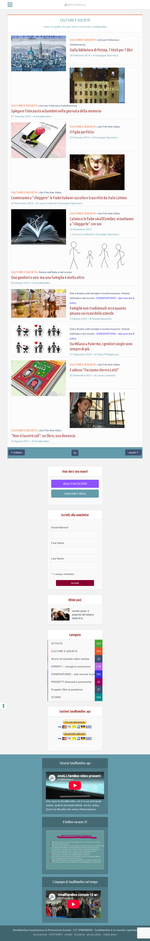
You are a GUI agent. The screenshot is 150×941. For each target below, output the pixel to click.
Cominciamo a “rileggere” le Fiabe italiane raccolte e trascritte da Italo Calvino (69, 197)
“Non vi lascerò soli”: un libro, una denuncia (43, 435)
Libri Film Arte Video (108, 126)
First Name (57, 542)
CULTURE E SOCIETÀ (82, 39)
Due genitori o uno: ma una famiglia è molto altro (47, 277)
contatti (68, 934)
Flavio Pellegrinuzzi (108, 354)
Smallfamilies (43, 116)
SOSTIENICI (56, 934)
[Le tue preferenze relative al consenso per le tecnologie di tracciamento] (3, 705)
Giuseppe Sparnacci (106, 55)
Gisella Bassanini (102, 318)
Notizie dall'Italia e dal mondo (55, 272)
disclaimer (79, 934)
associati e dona (75, 493)
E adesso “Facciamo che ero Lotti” (94, 370)
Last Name (57, 558)
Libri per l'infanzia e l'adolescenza (58, 105)
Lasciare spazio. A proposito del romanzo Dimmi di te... (83, 614)
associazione (40, 934)
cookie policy (110, 934)
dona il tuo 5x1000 (75, 483)
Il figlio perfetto (82, 132)
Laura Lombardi (106, 375)
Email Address (60, 527)
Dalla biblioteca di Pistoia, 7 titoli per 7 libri (101, 50)
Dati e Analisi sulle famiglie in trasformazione (95, 293)
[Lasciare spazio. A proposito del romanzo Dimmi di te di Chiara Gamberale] (61, 614)
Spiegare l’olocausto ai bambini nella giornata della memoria (56, 111)
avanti (132, 452)
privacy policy (94, 934)
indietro (18, 452)
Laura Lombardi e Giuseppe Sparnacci (60, 203)
